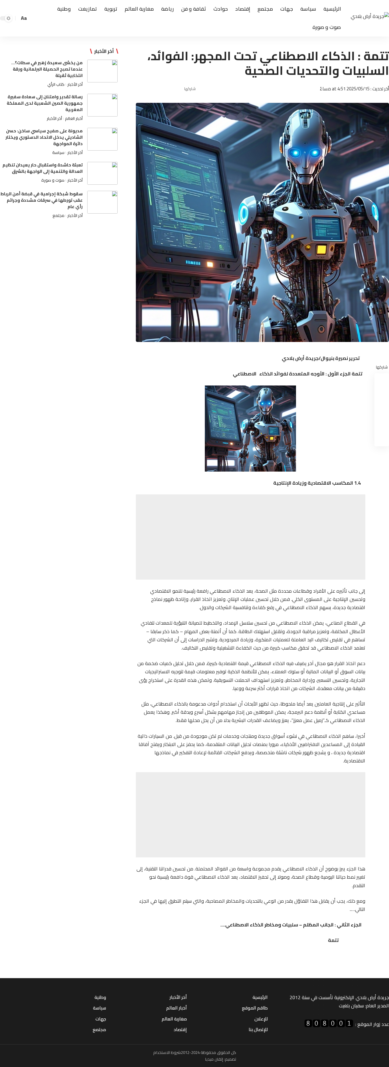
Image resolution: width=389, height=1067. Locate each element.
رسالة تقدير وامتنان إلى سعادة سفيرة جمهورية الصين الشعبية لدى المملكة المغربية (45, 103)
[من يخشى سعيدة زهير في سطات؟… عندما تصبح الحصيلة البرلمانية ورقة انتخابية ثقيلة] (102, 71)
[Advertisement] (250, 537)
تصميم (230, 1059)
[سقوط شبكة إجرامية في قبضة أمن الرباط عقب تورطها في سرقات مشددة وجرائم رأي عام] (102, 202)
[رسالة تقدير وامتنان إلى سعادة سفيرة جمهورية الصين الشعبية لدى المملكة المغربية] (102, 105)
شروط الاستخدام (167, 1052)
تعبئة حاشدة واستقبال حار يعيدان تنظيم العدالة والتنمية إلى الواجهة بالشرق (42, 168)
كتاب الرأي (55, 84)
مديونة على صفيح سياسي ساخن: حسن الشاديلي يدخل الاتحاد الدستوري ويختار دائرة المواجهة (44, 137)
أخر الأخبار (75, 84)
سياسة (58, 152)
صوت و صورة (52, 180)
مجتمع (58, 215)
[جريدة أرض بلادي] (370, 18)
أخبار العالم (74, 118)
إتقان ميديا (214, 1059)
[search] (33, 18)
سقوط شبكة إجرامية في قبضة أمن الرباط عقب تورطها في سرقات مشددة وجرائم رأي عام (41, 200)
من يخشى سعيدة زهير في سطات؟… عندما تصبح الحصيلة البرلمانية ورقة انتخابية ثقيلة (47, 69)
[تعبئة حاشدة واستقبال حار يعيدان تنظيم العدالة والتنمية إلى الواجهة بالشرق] (102, 173)
